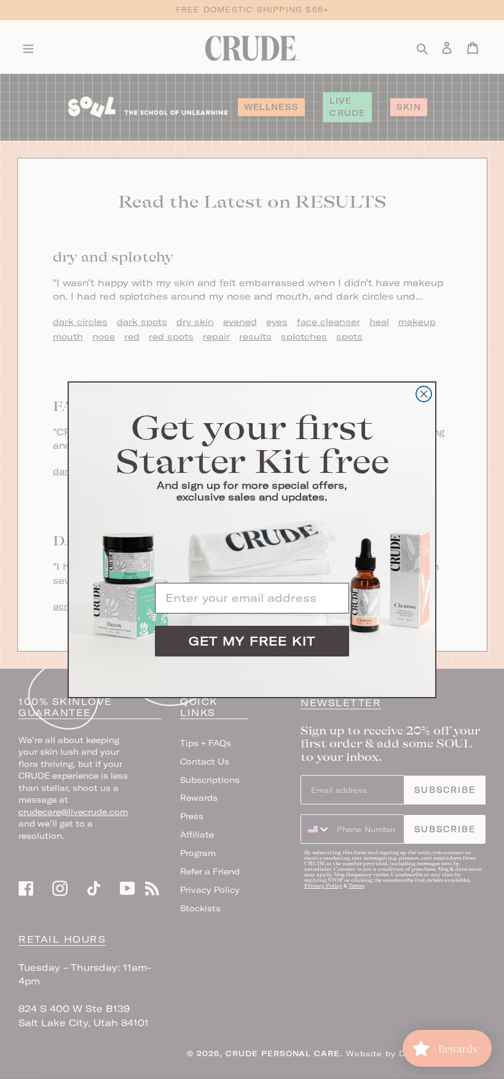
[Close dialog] (423, 394)
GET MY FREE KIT (252, 641)
